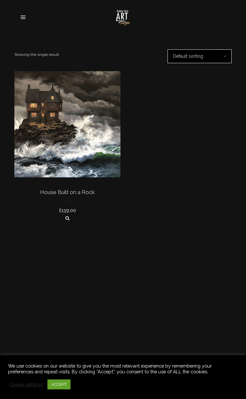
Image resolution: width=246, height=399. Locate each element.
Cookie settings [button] (26, 384)
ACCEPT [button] (59, 384)
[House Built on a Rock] (67, 218)
